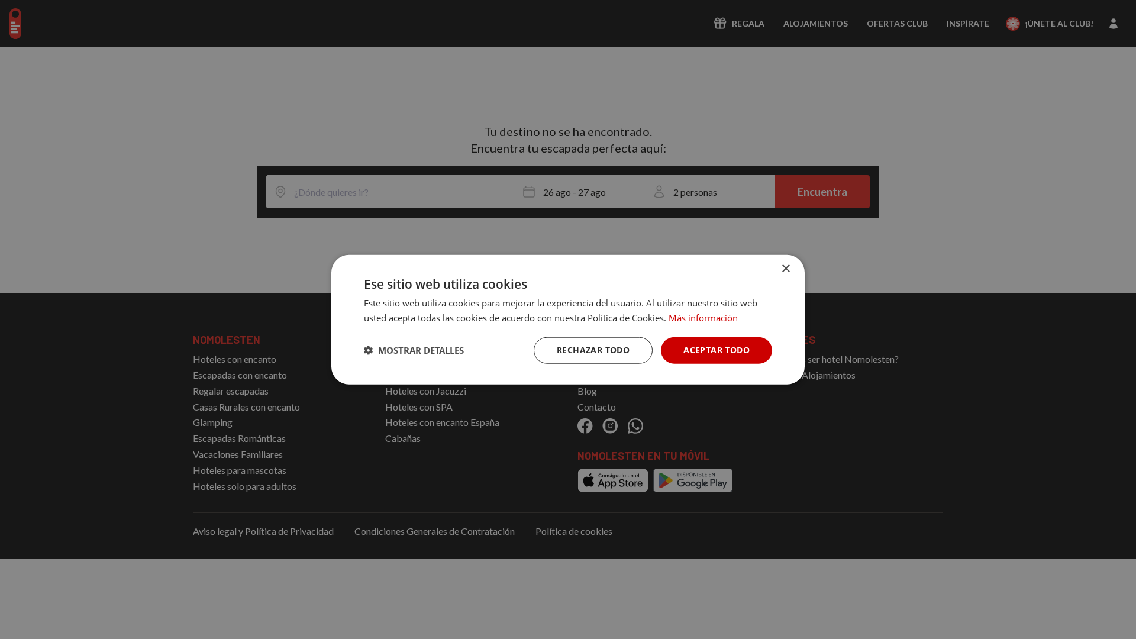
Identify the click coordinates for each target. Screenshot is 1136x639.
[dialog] (568, 320)
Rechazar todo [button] (593, 350)
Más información (703, 318)
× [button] (785, 268)
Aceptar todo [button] (716, 350)
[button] (414, 350)
